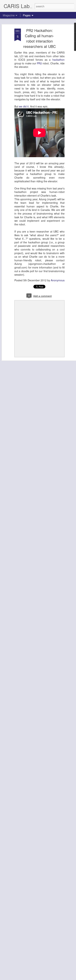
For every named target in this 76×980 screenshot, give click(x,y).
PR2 (39, 63)
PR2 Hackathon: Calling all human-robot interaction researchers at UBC (39, 38)
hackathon (58, 59)
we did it (24, 106)
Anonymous (58, 280)
